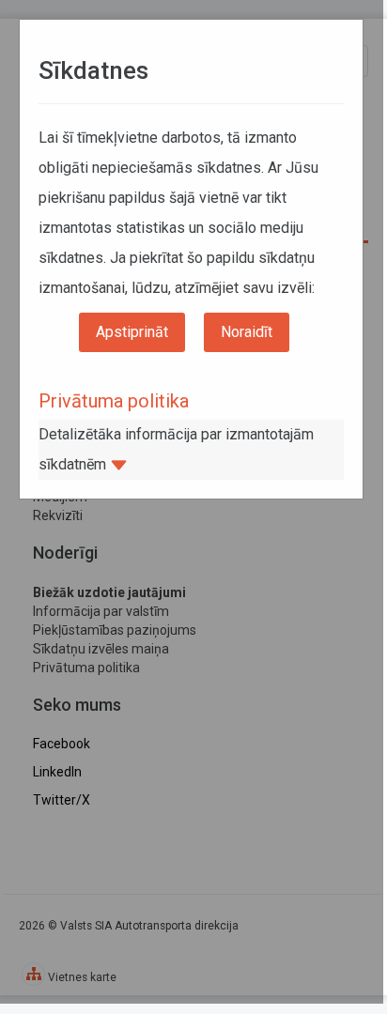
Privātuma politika (114, 401)
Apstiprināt (132, 332)
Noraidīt (246, 332)
